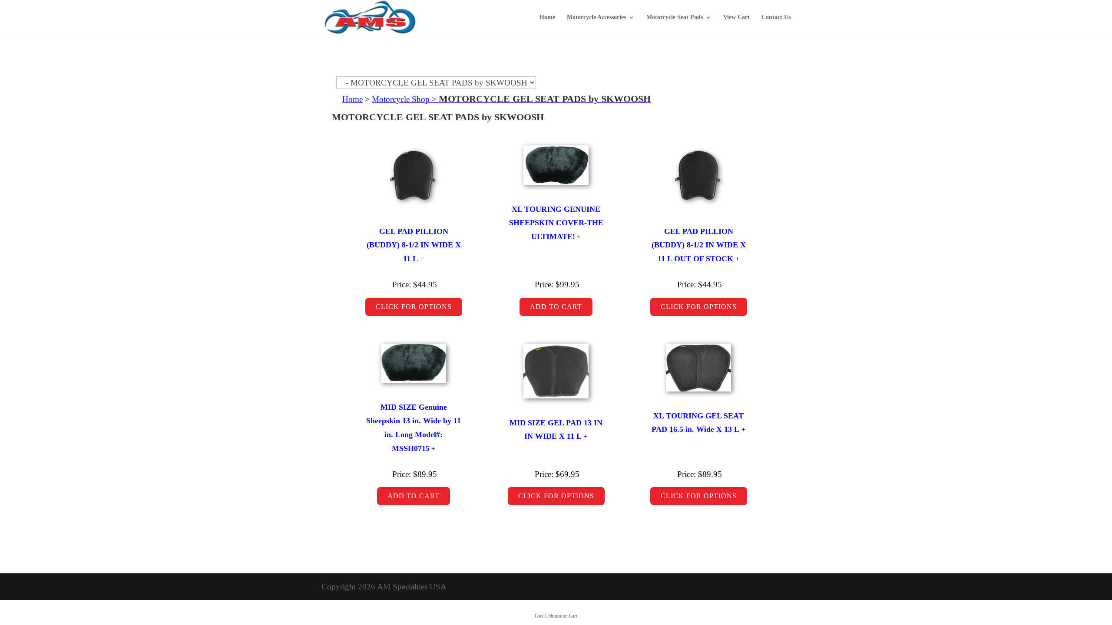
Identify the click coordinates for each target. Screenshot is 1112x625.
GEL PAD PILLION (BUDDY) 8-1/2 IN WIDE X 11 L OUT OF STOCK (699, 245)
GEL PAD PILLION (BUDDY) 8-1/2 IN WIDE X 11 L (414, 245)
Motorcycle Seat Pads (674, 17)
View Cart (736, 17)
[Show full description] (422, 259)
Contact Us (776, 17)
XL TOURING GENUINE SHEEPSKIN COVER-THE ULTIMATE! (556, 223)
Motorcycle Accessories (596, 17)
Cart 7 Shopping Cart (556, 615)
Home (547, 17)
